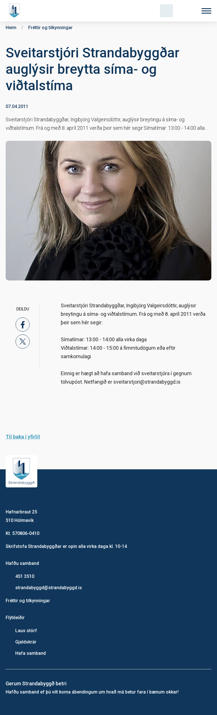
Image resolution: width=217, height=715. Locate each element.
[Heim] (15, 11)
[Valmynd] (206, 11)
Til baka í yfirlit (23, 437)
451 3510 (24, 576)
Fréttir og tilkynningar (28, 600)
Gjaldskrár (25, 642)
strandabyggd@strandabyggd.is (48, 587)
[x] (23, 341)
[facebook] (23, 324)
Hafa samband (30, 653)
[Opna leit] (166, 10)
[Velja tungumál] (186, 10)
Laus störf (26, 630)
